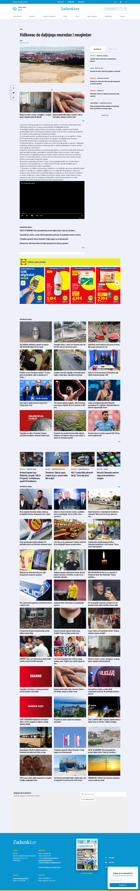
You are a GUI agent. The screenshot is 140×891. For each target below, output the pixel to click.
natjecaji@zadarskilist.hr (45, 860)
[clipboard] (13, 97)
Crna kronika (92, 16)
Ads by (80, 218)
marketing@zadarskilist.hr (50, 858)
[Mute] (32, 215)
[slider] (52, 213)
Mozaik (122, 16)
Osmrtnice (108, 16)
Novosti (32, 16)
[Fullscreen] (81, 215)
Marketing (71, 2)
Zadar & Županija (49, 16)
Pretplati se (123, 885)
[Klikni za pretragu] (125, 9)
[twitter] (121, 1)
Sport (65, 16)
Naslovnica (17, 16)
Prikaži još (104, 115)
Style (77, 16)
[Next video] (27, 215)
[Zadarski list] (70, 8)
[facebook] (115, 1)
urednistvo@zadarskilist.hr (21, 878)
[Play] (22, 215)
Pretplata (61, 2)
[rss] (126, 1)
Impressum (81, 2)
